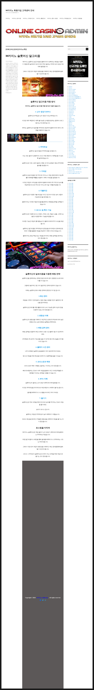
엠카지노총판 (71, 140)
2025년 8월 (71, 183)
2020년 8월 (71, 229)
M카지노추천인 (14, 73)
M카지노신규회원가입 (73, 95)
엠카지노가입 (71, 125)
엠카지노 (14, 76)
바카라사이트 (71, 118)
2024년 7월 (71, 200)
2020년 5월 (71, 234)
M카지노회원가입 (72, 108)
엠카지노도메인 (9, 79)
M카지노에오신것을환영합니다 (75, 98)
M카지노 (8, 18)
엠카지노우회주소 (14, 82)
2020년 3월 (71, 237)
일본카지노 (71, 150)
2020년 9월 (71, 228)
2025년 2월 (71, 190)
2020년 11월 (71, 225)
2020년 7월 (71, 231)
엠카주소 (10, 76)
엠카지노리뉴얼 (72, 130)
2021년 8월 (71, 218)
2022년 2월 (71, 215)
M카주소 (7, 63)
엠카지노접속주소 (72, 137)
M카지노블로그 (14, 66)
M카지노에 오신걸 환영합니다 (75, 96)
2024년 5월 (71, 203)
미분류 (70, 117)
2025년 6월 (71, 184)
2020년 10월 (71, 226)
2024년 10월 (71, 196)
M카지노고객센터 (72, 89)
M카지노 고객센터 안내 (28, 18)
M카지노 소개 (71, 170)
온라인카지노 (9, 89)
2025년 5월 (71, 186)
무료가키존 (71, 114)
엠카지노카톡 (71, 143)
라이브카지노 (71, 111)
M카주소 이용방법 (77, 18)
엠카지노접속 (8, 83)
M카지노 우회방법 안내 (65, 18)
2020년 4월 (71, 235)
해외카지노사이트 (72, 157)
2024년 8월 (71, 199)
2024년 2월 (71, 208)
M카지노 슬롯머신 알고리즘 (23, 56)
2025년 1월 (71, 192)
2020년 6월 (71, 232)
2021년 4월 (71, 222)
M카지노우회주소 (72, 99)
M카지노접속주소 (14, 71)
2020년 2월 (71, 238)
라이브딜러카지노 (72, 109)
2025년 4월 (71, 187)
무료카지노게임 (72, 115)
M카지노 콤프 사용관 (52, 18)
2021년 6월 (71, 221)
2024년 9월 (71, 197)
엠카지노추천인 (10, 86)
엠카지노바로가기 (10, 80)
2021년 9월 (71, 216)
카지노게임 (71, 153)
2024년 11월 (71, 194)
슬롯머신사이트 (72, 119)
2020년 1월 (71, 239)
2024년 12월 (71, 193)
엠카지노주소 (9, 85)
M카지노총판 (8, 73)
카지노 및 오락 (72, 151)
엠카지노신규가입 (72, 133)
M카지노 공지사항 (16, 18)
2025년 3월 (71, 189)
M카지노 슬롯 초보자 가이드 (74, 173)
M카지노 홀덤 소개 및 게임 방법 (75, 169)
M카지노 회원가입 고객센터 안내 (20, 10)
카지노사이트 (71, 154)
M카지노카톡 (71, 105)
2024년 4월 (71, 205)
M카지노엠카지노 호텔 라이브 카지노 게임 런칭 (78, 167)
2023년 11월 (71, 212)
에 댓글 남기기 (8, 92)
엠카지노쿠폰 (10, 87)
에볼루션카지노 (72, 121)
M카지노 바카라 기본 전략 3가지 (75, 171)
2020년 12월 (71, 223)
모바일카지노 (71, 112)
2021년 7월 (71, 219)
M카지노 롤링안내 (40, 18)
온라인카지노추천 (72, 148)
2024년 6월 (71, 202)
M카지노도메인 (12, 64)
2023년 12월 (71, 210)
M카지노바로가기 (72, 92)
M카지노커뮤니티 (9, 74)
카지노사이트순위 (72, 156)
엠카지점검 (71, 146)
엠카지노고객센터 (14, 77)
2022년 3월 (71, 213)
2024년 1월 (71, 209)
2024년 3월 (71, 206)
